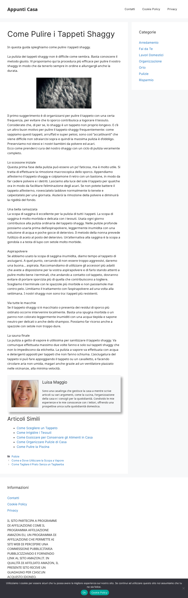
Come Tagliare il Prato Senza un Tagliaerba (38, 464)
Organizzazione (150, 61)
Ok (84, 592)
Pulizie (15, 456)
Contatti (130, 9)
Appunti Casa (22, 9)
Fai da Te (146, 49)
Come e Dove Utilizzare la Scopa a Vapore (38, 460)
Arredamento (148, 42)
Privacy (172, 9)
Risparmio (146, 80)
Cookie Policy (151, 9)
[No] (183, 588)
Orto (142, 67)
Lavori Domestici (151, 55)
